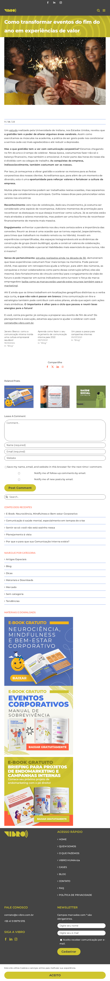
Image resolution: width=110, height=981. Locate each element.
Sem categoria (14, 594)
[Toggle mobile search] (98, 10)
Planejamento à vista (19, 534)
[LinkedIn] (10, 939)
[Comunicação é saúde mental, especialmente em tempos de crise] (55, 387)
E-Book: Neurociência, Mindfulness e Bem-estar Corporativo (42, 513)
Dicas (9, 573)
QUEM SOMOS (67, 846)
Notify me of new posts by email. (53, 479)
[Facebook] (5, 939)
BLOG (62, 874)
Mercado (11, 587)
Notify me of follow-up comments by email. (60, 473)
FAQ (61, 888)
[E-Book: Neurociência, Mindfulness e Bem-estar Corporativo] (19, 387)
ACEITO (55, 975)
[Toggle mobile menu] (104, 10)
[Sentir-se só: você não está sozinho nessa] (91, 387)
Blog (8, 566)
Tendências (12, 601)
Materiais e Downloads (19, 580)
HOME (63, 839)
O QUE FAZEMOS (69, 853)
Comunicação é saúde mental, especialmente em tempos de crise (45, 520)
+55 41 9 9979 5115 (14, 921)
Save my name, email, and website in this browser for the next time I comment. (54, 466)
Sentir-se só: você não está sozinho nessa (30, 527)
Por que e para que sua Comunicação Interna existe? (37, 541)
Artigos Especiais (16, 559)
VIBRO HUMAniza (69, 860)
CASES (63, 867)
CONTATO (64, 881)
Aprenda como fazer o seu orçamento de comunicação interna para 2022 (52, 334)
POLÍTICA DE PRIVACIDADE (75, 895)
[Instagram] (15, 939)
